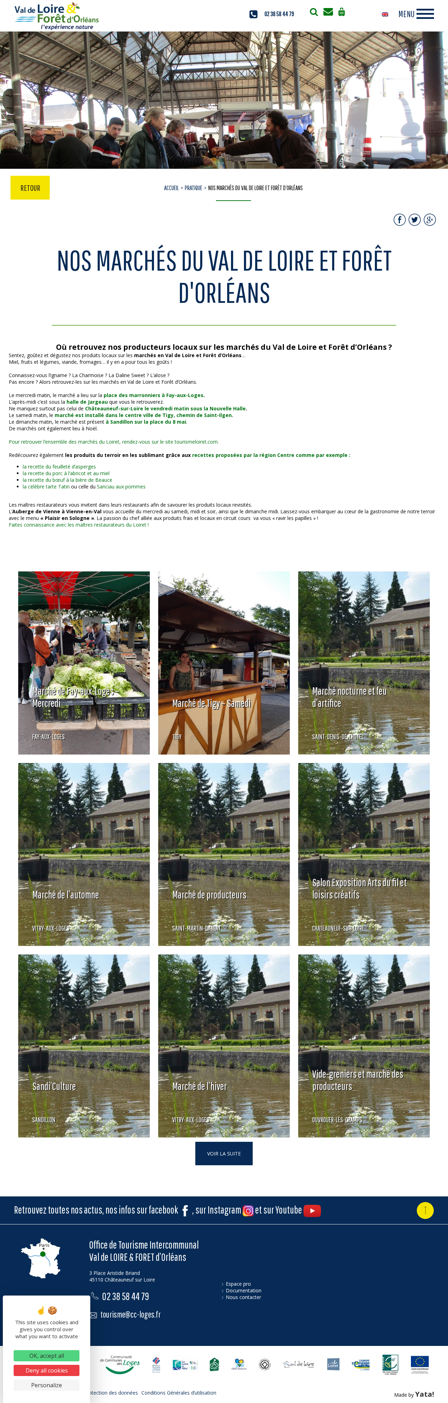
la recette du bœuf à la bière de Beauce (67, 480)
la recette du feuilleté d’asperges (59, 466)
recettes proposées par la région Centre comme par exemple (270, 455)
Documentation (243, 1290)
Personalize (46, 1385)
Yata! (424, 1394)
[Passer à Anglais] (385, 14)
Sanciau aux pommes (121, 486)
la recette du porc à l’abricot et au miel (66, 473)
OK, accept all (46, 1356)
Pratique (193, 188)
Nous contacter (243, 1297)
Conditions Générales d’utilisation (178, 1392)
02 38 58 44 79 (279, 14)
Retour (30, 188)
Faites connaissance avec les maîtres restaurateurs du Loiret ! (79, 524)
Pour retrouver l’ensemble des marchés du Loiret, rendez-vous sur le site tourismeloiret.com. (114, 441)
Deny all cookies (47, 1370)
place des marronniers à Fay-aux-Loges (153, 395)
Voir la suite (224, 1153)
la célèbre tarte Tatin (46, 486)
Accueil (171, 188)
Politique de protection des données (97, 1392)
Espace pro (238, 1283)
